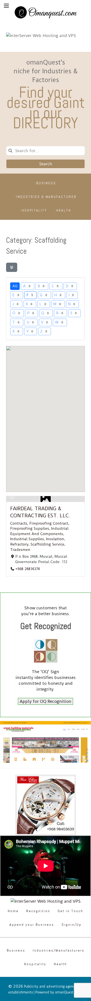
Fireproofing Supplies (29, 528)
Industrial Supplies (27, 539)
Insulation (55, 539)
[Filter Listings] (11, 267)
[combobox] (45, 150)
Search (45, 163)
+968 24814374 (27, 569)
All (14, 286)
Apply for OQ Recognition (45, 701)
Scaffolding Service (47, 544)
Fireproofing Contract (48, 523)
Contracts (18, 523)
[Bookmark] (11, 497)
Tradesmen (20, 549)
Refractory (19, 544)
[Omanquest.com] (45, 13)
